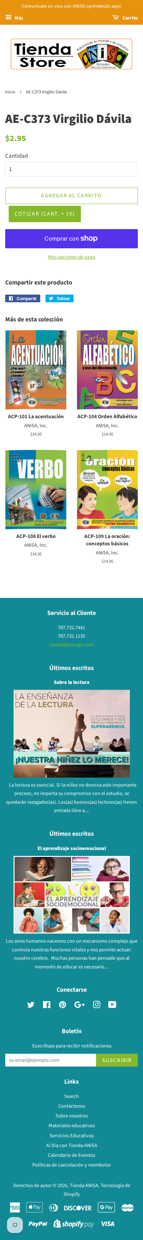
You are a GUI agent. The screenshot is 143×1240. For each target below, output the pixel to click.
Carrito (129, 18)
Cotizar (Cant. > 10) (45, 214)
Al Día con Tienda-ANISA (71, 1145)
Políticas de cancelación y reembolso (71, 1165)
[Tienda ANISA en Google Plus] (79, 1006)
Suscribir (117, 1060)
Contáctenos (71, 1106)
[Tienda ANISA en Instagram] (96, 1006)
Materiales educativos (72, 1125)
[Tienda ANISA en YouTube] (112, 1006)
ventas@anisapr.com (72, 644)
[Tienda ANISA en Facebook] (47, 1006)
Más (18, 18)
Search (71, 1096)
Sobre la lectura (72, 682)
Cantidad (16, 156)
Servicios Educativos (72, 1135)
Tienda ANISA (84, 1185)
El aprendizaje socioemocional (71, 848)
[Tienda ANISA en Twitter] (31, 1006)
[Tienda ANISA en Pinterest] (62, 1006)
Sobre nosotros (72, 1116)
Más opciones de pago (71, 257)
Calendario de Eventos (71, 1155)
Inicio (10, 92)
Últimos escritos (71, 668)
